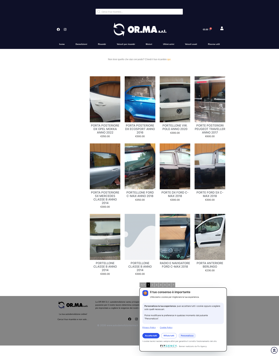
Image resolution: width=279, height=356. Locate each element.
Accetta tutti (151, 335)
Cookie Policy (166, 327)
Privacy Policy (149, 327)
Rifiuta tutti (169, 335)
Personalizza (187, 335)
